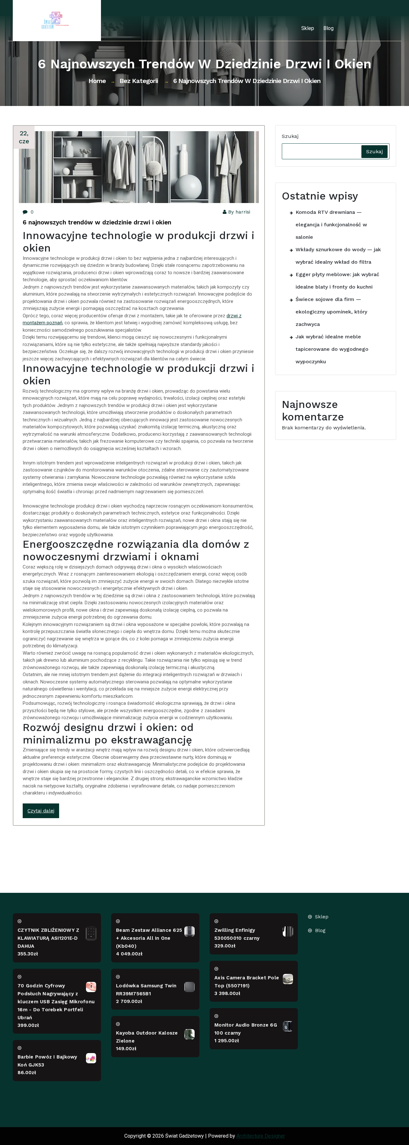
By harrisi (239, 212)
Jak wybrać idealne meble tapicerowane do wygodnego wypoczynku (332, 349)
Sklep (307, 28)
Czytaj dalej (40, 811)
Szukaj (290, 136)
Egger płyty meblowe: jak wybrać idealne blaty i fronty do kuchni (337, 280)
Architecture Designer (260, 1136)
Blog (328, 28)
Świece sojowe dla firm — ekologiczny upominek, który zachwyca (331, 311)
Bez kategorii (139, 81)
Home (97, 81)
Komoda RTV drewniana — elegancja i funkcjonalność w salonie (331, 224)
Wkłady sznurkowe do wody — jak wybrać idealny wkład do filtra (338, 255)
